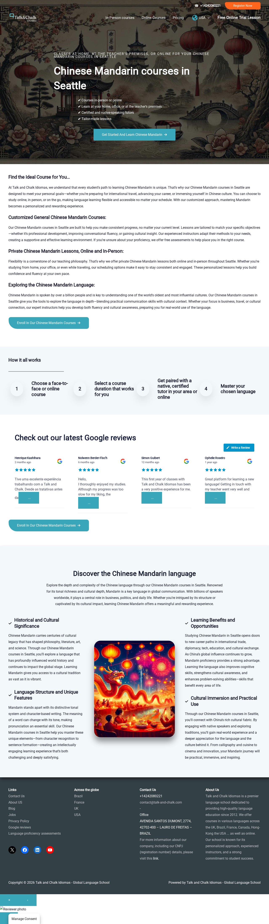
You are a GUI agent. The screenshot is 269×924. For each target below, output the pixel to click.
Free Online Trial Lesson (239, 17)
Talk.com (36, 338)
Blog (11, 808)
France (79, 802)
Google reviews (19, 827)
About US (15, 802)
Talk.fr (13, 338)
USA (77, 815)
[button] (243, 5)
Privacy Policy (18, 821)
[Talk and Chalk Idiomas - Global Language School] (23, 17)
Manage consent (24, 919)
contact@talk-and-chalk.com (161, 802)
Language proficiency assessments (34, 833)
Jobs (12, 815)
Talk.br (24, 338)
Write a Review (240, 447)
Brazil (78, 796)
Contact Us (16, 796)
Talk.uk (49, 338)
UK (76, 808)
